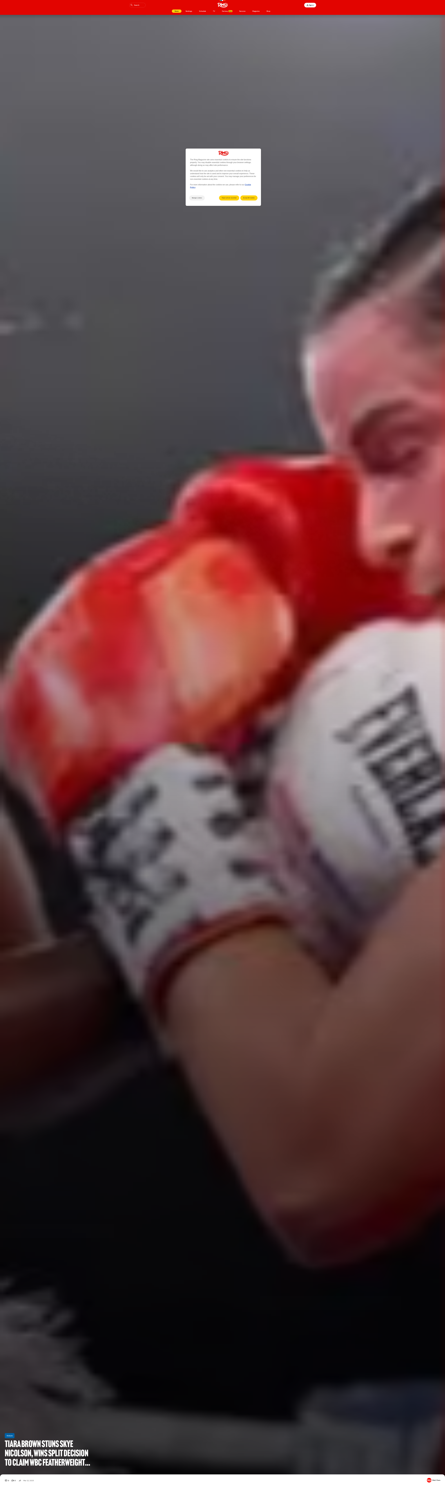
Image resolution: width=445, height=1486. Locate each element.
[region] (223, 177)
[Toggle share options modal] (20, 1480)
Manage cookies (197, 198)
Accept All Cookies (249, 198)
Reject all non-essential (229, 198)
